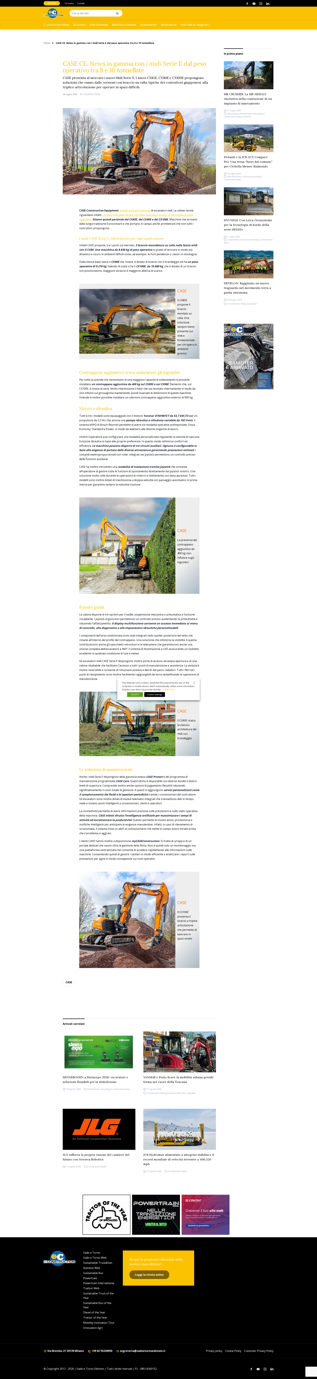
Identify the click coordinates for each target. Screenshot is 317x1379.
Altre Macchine (234, 176)
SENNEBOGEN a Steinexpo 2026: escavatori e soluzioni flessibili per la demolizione (95, 1079)
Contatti (81, 3)
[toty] (106, 1215)
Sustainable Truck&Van (97, 1263)
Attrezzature (168, 24)
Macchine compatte (124, 24)
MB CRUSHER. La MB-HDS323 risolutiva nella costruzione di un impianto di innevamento (248, 98)
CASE (69, 982)
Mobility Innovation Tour (98, 1323)
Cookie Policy (233, 1351)
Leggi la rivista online (149, 1275)
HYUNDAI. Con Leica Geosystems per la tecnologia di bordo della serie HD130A (248, 224)
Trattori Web (91, 1288)
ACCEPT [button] (135, 694)
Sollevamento (148, 24)
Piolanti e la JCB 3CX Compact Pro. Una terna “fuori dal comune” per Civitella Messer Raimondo (248, 161)
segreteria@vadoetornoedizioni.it (142, 1351)
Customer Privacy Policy (258, 1351)
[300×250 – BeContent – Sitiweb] (205, 1215)
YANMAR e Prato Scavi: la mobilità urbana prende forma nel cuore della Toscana (178, 1079)
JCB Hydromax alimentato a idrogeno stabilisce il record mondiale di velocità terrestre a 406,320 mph (178, 1159)
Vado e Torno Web (94, 1257)
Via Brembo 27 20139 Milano (65, 1351)
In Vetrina (246, 116)
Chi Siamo (69, 3)
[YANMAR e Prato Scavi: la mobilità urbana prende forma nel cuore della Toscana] (179, 1052)
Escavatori (79, 24)
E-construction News (56, 24)
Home (47, 43)
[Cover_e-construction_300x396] (248, 356)
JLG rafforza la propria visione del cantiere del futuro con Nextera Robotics (96, 1157)
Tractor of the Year (95, 1317)
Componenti (233, 239)
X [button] (194, 682)
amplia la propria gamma (134, 210)
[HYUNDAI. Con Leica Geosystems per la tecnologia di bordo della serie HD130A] (248, 201)
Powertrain (90, 1278)
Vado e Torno (91, 1252)
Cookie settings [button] (154, 694)
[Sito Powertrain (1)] (156, 1215)
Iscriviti (52, 3)
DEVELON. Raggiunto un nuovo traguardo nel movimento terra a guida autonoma (247, 287)
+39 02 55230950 (101, 1351)
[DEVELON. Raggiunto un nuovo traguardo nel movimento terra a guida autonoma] (248, 264)
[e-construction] (54, 13)
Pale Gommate (99, 24)
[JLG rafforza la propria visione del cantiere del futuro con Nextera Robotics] (99, 1129)
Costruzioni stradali (251, 176)
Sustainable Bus (93, 1273)
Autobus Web (91, 1268)
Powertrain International (98, 1283)
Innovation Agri (93, 1328)
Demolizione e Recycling (251, 113)
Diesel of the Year (94, 1312)
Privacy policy (214, 1351)
